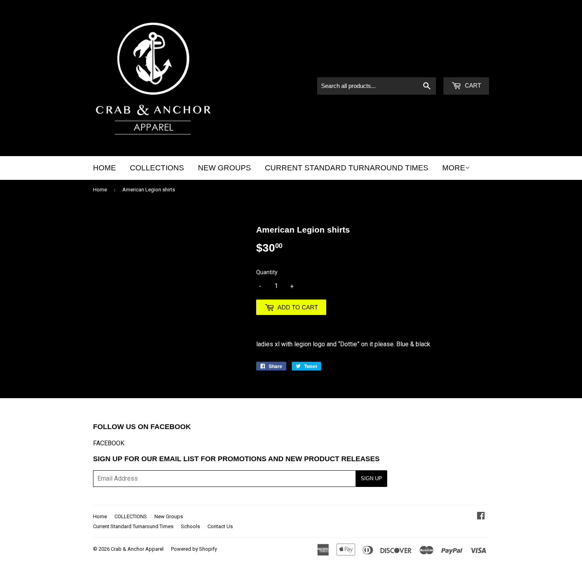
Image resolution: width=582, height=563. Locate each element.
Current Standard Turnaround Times (346, 168)
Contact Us (220, 526)
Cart (472, 85)
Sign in (421, 66)
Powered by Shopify (194, 549)
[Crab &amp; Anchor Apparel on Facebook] (481, 516)
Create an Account (465, 66)
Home (104, 168)
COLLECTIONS (157, 168)
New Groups (224, 168)
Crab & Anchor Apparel (137, 549)
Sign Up (371, 478)
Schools (190, 526)
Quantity (267, 272)
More (453, 168)
